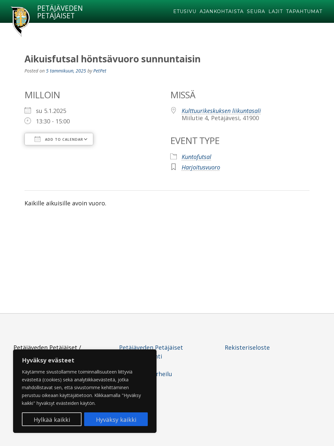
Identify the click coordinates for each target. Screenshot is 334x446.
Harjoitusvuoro (201, 167)
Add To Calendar (63, 139)
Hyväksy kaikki (116, 419)
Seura (256, 11)
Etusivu (184, 11)
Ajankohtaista (222, 11)
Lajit (275, 11)
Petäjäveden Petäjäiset (60, 12)
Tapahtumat (304, 11)
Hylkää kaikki (52, 419)
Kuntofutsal (196, 157)
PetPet (99, 71)
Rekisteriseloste (247, 347)
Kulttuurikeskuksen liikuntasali (221, 111)
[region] (85, 391)
